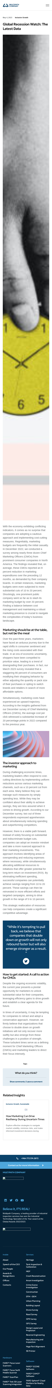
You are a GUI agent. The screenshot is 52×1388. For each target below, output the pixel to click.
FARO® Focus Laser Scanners (11, 1364)
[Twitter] (11, 1200)
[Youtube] (22, 1200)
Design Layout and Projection (34, 1329)
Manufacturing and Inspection (34, 1340)
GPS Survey (31, 1323)
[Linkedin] (5, 1200)
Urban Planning (33, 1301)
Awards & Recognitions (9, 1274)
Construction (32, 1292)
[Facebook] (16, 1200)
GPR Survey (31, 1319)
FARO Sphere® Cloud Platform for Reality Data (35, 1383)
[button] (47, 5)
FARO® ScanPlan (10, 1377)
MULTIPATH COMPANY (14, 1172)
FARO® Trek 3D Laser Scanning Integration (12, 1382)
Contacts (7, 1285)
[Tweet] (26, 961)
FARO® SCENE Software (33, 1367)
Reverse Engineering (35, 1335)
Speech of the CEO (11, 1264)
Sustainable (24, 1104)
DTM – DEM (31, 1296)
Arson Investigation (35, 1280)
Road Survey (31, 1314)
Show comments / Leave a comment (26, 1081)
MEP (28, 1271)
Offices (6, 1280)
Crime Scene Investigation (32, 1286)
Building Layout (33, 1305)
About (5, 1260)
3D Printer (30, 1351)
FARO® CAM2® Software (33, 1374)
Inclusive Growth (21, 18)
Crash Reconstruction (36, 1276)
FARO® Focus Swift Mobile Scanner (11, 1371)
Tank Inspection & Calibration (34, 1265)
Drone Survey (32, 1310)
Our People (8, 1269)
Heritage (30, 1260)
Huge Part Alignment (35, 1346)
